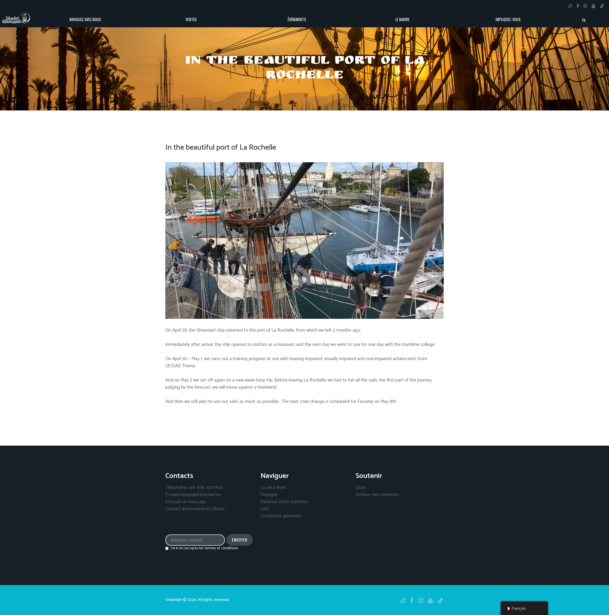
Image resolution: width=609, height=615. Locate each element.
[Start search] (584, 20)
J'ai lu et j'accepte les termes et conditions (204, 548)
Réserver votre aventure (283, 502)
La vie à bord (273, 487)
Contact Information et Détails (195, 509)
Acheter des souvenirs (377, 495)
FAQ (264, 509)
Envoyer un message (185, 502)
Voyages (269, 495)
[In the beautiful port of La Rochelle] (304, 240)
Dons (361, 487)
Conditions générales (281, 516)
